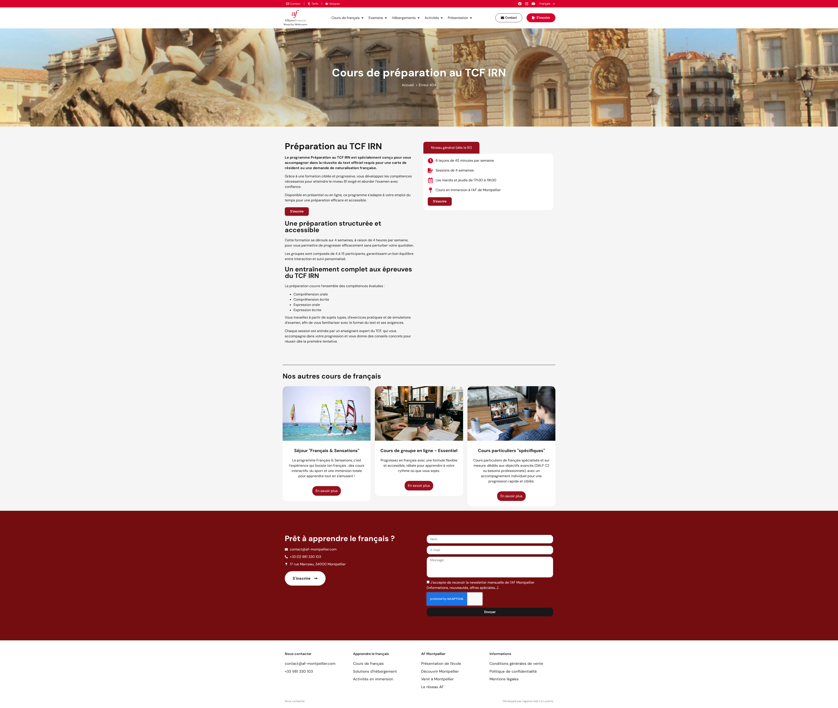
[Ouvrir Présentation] (471, 18)
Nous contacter (295, 701)
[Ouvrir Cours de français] (362, 18)
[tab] (451, 148)
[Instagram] (526, 3)
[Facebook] (520, 3)
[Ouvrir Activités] (441, 18)
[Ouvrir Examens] (386, 18)
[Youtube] (533, 3)
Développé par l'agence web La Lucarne (528, 701)
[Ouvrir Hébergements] (418, 18)
